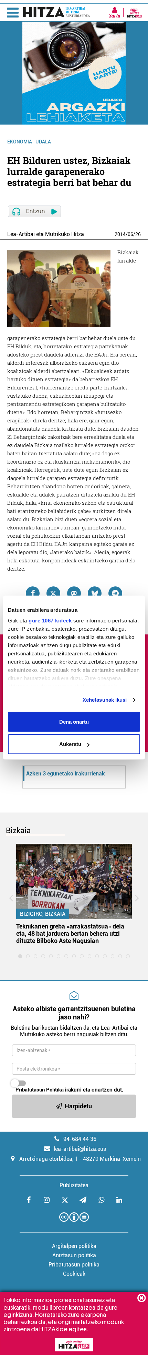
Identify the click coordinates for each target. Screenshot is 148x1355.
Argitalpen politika (74, 1246)
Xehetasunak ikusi (105, 700)
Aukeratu (70, 744)
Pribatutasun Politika (39, 1090)
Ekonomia (19, 141)
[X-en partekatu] (53, 593)
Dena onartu (74, 721)
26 (138, 234)
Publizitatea (74, 1185)
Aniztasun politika (74, 1255)
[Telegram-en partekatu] (115, 593)
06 (130, 234)
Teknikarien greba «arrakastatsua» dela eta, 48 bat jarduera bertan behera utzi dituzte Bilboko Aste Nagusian (70, 933)
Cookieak (74, 1274)
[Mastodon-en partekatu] (74, 593)
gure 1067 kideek (50, 620)
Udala (43, 141)
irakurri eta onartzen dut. (69, 1090)
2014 (120, 234)
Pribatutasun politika (74, 1264)
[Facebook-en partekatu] (33, 593)
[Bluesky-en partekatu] (95, 593)
